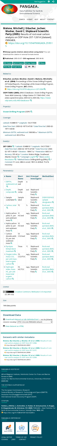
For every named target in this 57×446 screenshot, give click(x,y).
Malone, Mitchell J (13, 28)
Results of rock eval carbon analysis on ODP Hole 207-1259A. (27, 356)
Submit (30, 19)
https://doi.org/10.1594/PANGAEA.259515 (29, 44)
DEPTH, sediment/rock (11, 183)
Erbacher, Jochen (35, 28)
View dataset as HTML (14, 326)
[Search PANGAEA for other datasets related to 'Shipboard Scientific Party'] (36, 194)
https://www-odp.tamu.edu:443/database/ (28, 99)
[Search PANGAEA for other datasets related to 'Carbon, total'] (7, 208)
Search (22, 19)
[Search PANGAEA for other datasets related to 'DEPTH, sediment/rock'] (7, 186)
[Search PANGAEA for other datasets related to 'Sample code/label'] (15, 200)
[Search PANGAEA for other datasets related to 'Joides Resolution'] (15, 159)
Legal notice (6, 437)
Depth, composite (10, 190)
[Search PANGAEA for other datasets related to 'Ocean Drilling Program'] (31, 111)
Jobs (13, 439)
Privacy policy (36, 437)
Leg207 (33, 157)
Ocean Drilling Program (14, 111)
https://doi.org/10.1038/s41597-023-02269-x (19, 413)
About (42, 19)
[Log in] (53, 1)
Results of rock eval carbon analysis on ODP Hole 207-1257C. (27, 349)
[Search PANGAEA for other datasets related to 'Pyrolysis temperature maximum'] (15, 251)
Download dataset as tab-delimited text (21, 319)
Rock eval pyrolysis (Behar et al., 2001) (48, 207)
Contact (50, 19)
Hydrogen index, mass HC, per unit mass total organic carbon (10, 273)
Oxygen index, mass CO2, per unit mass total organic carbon (11, 259)
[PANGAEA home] (9, 7)
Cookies (4, 439)
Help (36, 19)
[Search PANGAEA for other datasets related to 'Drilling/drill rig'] (49, 159)
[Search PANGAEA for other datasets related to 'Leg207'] (37, 157)
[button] (30, 66)
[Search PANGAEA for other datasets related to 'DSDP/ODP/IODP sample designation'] (53, 202)
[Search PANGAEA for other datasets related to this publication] (45, 89)
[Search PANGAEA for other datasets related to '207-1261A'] (13, 146)
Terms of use (21, 437)
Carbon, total (11, 205)
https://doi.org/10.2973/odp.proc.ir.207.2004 (25, 89)
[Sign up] (49, 1)
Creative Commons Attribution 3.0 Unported (33, 291)
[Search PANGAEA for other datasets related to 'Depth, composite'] (15, 192)
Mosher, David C (14, 31)
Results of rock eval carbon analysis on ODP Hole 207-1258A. (27, 342)
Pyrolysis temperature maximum (11, 248)
